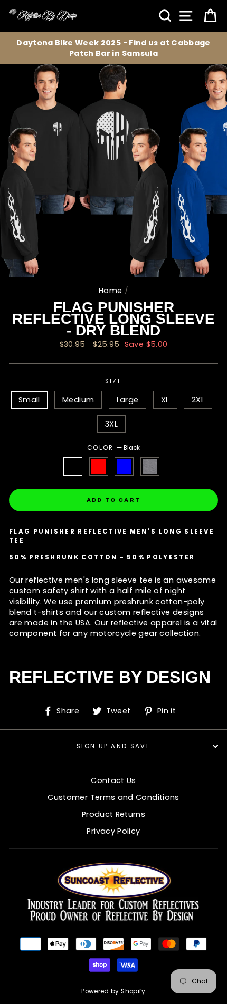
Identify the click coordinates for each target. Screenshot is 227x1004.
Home (110, 290)
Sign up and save (113, 746)
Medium (78, 399)
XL (165, 399)
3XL (111, 424)
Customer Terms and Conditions (113, 797)
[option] (113, 48)
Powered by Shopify (113, 991)
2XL (198, 399)
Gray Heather (149, 466)
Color (113, 447)
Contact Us (113, 780)
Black (72, 466)
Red (98, 466)
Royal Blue (124, 466)
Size (113, 381)
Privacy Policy (113, 831)
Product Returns (113, 814)
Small (29, 399)
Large (128, 399)
